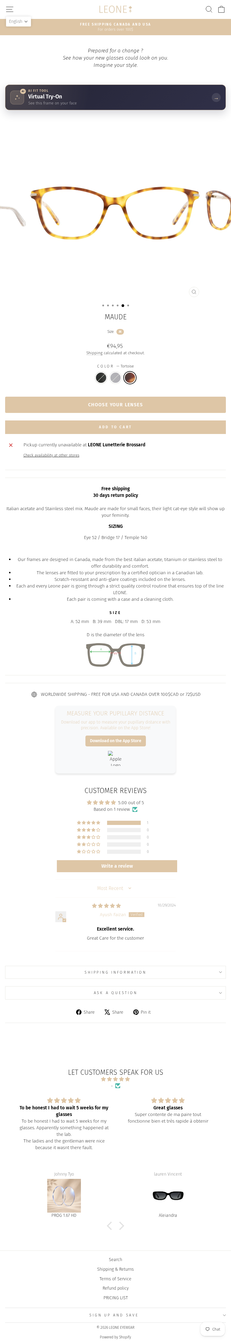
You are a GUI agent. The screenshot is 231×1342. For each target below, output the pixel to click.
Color (115, 366)
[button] (89, 823)
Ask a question (115, 992)
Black (101, 378)
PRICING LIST (115, 1297)
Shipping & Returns (115, 1269)
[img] (106, 906)
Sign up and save (113, 1315)
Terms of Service (115, 1279)
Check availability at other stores (51, 455)
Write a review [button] (117, 866)
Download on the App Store (115, 740)
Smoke (115, 378)
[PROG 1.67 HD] (64, 1196)
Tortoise (130, 378)
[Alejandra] (168, 1196)
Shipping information (115, 972)
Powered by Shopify (115, 1337)
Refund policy (116, 1288)
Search (115, 1259)
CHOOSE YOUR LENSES (115, 405)
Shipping (94, 353)
